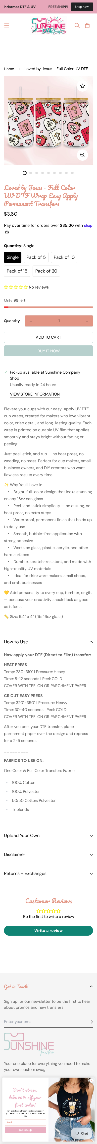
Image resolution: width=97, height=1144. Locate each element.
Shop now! (82, 7)
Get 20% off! (25, 1130)
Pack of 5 (36, 257)
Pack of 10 (64, 257)
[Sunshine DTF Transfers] (48, 25)
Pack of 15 (17, 271)
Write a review (48, 930)
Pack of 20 (46, 271)
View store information (35, 394)
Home (9, 68)
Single (13, 257)
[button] (16, 287)
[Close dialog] (92, 1080)
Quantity (12, 320)
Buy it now (49, 351)
